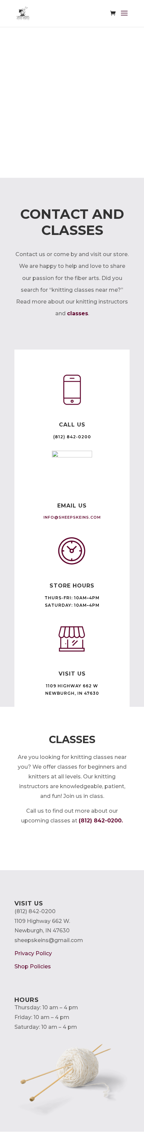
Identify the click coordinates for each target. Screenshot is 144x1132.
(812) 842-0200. (101, 820)
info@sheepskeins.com (72, 517)
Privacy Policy (33, 953)
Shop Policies (32, 966)
